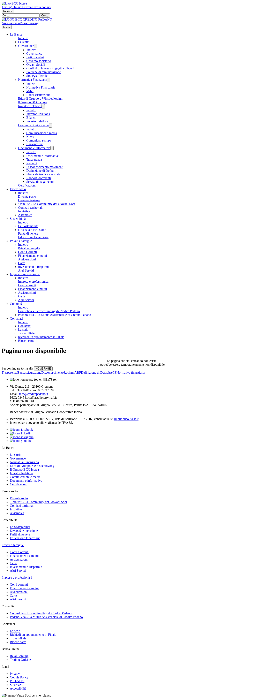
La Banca (16, 34)
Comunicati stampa (38, 140)
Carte (21, 263)
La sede (23, 329)
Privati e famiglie (21, 241)
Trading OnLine (20, 659)
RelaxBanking (29, 23)
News (30, 136)
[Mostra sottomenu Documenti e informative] (52, 148)
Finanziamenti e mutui (32, 255)
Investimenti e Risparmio (34, 266)
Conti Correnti (27, 252)
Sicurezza (16, 684)
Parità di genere (28, 233)
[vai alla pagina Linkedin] (20, 433)
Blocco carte (26, 340)
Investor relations (37, 121)
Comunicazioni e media (33, 125)
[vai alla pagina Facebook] (21, 429)
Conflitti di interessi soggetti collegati (50, 68)
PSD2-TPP (17, 681)
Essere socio (18, 189)
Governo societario (38, 61)
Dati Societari (35, 57)
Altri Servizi (26, 270)
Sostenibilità (18, 218)
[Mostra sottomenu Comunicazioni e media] (50, 125)
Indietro (23, 38)
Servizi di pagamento (40, 181)
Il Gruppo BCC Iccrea (32, 102)
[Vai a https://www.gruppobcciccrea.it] (14, 3)
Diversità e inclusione (32, 229)
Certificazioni (27, 185)
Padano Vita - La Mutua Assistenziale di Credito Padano (54, 315)
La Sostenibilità (28, 226)
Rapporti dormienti (38, 178)
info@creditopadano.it (33, 394)
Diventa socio (27, 196)
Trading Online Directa (17, 7)
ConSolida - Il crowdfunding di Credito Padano (49, 311)
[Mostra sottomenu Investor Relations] (43, 106)
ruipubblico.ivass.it (126, 419)
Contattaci (16, 318)
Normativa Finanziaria (32, 79)
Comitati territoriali (30, 207)
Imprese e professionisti (25, 274)
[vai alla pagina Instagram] (21, 437)
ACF (113, 372)
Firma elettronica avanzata (43, 174)
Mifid (29, 91)
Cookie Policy (19, 677)
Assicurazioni (27, 259)
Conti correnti (27, 285)
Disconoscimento (52, 372)
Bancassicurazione (38, 95)
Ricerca (7, 11)
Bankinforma (34, 144)
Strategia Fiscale (36, 75)
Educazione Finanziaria (33, 237)
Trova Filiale (26, 333)
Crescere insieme (29, 200)
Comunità (16, 303)
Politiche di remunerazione (43, 72)
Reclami (31, 163)
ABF (77, 372)
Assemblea (25, 215)
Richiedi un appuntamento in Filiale (41, 337)
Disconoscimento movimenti (44, 167)
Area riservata (11, 23)
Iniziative (24, 211)
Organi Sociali (35, 64)
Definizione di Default (40, 170)
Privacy (15, 673)
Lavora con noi (41, 7)
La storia (23, 42)
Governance (26, 45)
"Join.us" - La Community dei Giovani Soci (46, 204)
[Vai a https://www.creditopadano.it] (27, 19)
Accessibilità (18, 688)
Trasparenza (34, 159)
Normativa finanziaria (131, 372)
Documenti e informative (34, 148)
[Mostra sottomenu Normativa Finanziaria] (48, 80)
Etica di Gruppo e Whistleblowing (40, 98)
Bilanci (31, 117)
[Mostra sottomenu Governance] (35, 46)
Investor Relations (30, 106)
